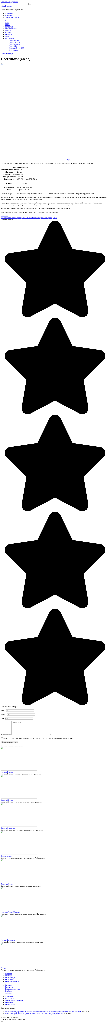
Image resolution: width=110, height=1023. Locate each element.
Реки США (13, 46)
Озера (7, 23)
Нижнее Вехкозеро (8, 940)
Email (3, 714)
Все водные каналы (12, 981)
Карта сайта (9, 998)
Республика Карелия (13, 218)
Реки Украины (14, 42)
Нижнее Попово (7, 772)
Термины (8, 993)
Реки (7, 21)
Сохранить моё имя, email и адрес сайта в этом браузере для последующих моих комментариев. (38, 738)
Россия (3, 218)
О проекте (9, 13)
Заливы (8, 30)
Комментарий (6, 734)
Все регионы (10, 1004)
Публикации (10, 15)
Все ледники (10, 979)
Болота (7, 25)
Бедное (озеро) (6, 856)
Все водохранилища (12, 989)
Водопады (9, 27)
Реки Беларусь (14, 44)
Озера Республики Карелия (42, 218)
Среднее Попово (7, 800)
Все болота (9, 991)
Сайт (3, 718)
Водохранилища (11, 29)
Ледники (8, 34)
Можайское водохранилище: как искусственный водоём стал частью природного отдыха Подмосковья (43, 1012)
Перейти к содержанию (9, 2)
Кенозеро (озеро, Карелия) (10, 912)
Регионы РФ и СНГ (16, 48)
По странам (9, 38)
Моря (7, 36)
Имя (3, 710)
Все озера (8, 976)
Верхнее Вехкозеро (8, 828)
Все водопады (10, 977)
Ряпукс (3, 968)
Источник (4, 216)
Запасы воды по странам (14, 1000)
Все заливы (9, 987)
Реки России (14, 40)
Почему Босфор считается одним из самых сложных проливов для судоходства (34, 1013)
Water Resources (6, 6)
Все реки (8, 974)
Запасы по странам (12, 17)
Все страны (13, 50)
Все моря (8, 985)
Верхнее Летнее (7, 884)
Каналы (8, 32)
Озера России (27, 218)
